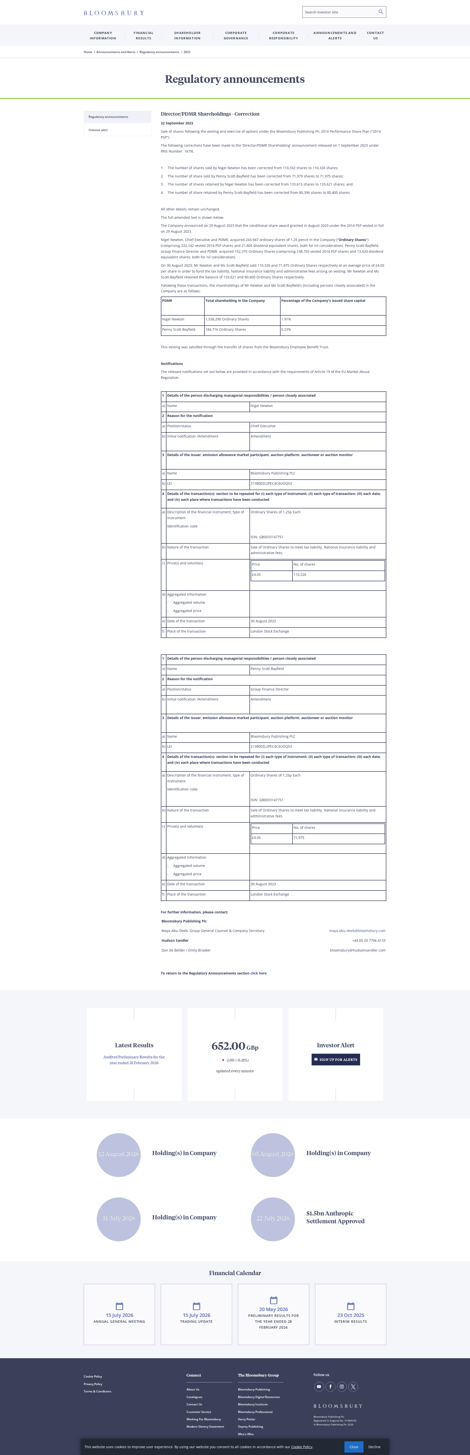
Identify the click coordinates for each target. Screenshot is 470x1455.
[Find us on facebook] (330, 1387)
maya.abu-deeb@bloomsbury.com (357, 930)
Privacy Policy (93, 1384)
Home (88, 52)
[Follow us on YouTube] (319, 1387)
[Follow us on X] (353, 1387)
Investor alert (98, 130)
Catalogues (194, 1397)
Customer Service (199, 1412)
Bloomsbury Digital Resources (259, 1397)
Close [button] (354, 1446)
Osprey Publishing (250, 1426)
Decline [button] (374, 1446)
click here (258, 973)
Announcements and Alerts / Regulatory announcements (138, 52)
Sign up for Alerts (338, 1059)
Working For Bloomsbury (204, 1419)
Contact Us (194, 1404)
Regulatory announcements (108, 117)
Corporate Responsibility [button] (283, 35)
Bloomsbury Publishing (254, 1389)
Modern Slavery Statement (205, 1426)
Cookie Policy (301, 1446)
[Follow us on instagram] (342, 1387)
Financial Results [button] (143, 35)
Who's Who (246, 1434)
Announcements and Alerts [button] (335, 35)
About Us (193, 1389)
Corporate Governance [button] (236, 35)
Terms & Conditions (97, 1391)
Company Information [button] (103, 35)
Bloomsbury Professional (255, 1412)
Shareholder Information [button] (187, 35)
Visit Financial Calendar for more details (235, 1306)
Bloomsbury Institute (253, 1404)
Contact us (375, 35)
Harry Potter (246, 1419)
